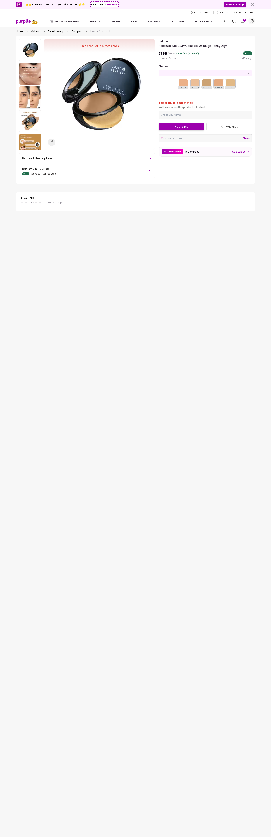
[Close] (252, 4)
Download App (235, 4)
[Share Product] (51, 142)
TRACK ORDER (245, 12)
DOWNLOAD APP (202, 12)
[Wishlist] (234, 21)
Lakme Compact (56, 202)
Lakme (24, 202)
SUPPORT (225, 12)
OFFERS (116, 21)
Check (246, 138)
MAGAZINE (177, 21)
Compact (77, 31)
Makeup (36, 31)
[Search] (226, 21)
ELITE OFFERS (203, 21)
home (19, 31)
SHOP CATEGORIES (66, 21)
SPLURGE (154, 21)
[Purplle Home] (23, 21)
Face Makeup (56, 31)
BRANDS (95, 21)
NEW (134, 21)
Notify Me (181, 127)
